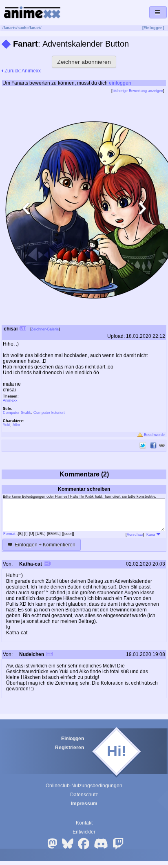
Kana (151, 534)
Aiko (16, 425)
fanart (35, 28)
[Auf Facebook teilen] (153, 445)
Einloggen (72, 738)
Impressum (84, 804)
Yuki (6, 425)
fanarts (10, 28)
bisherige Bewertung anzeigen (138, 91)
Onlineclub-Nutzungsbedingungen (84, 786)
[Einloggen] (153, 28)
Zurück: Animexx (22, 71)
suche (23, 28)
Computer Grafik (17, 413)
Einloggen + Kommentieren (44, 545)
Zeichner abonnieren (84, 61)
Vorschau (135, 534)
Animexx (10, 400)
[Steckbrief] (23, 329)
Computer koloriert (49, 413)
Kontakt (84, 823)
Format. (10, 534)
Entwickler (84, 832)
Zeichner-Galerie (45, 329)
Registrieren (69, 747)
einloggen (120, 83)
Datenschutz (84, 795)
